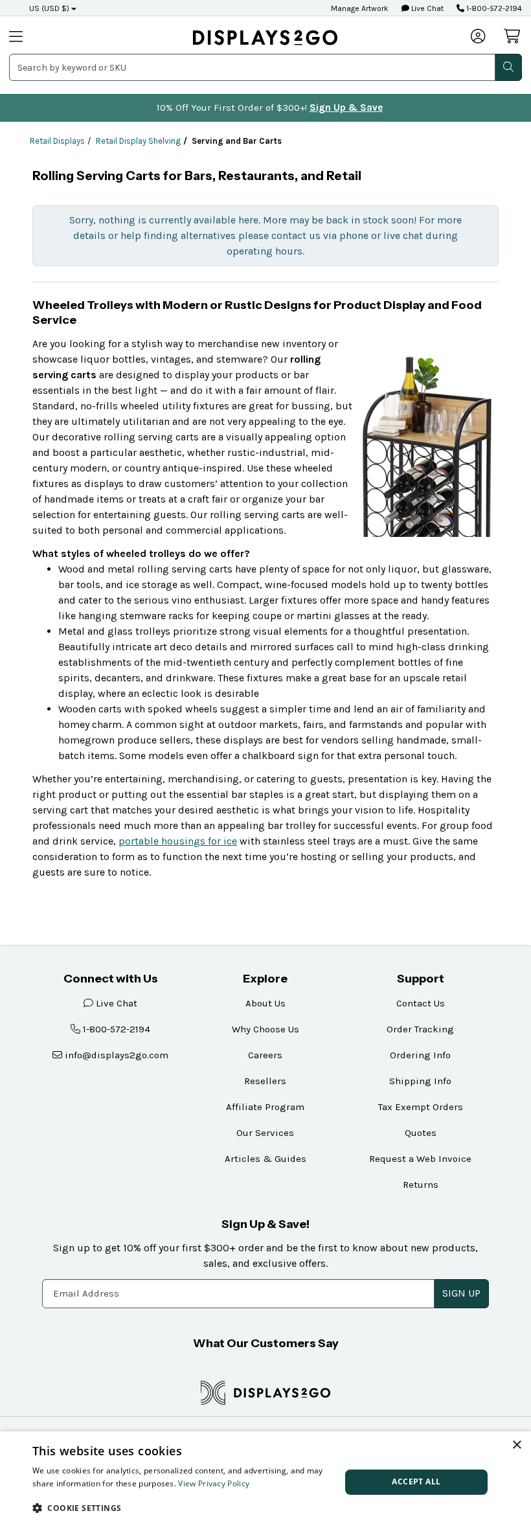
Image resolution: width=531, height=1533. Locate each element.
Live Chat (426, 8)
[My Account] (479, 37)
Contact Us (420, 1003)
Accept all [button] (416, 1481)
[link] (265, 37)
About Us (265, 1003)
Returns (420, 1184)
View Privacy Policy (213, 1483)
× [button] (516, 1445)
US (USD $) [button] (49, 8)
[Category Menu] (34, 37)
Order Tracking (420, 1029)
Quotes (420, 1133)
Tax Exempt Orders (420, 1107)
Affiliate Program (265, 1107)
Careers (265, 1055)
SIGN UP (461, 1293)
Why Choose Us (265, 1029)
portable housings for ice (178, 841)
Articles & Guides (265, 1158)
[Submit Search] (508, 67)
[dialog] (265, 1482)
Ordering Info (420, 1055)
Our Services (265, 1133)
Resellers (265, 1081)
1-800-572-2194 (493, 8)
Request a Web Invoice (420, 1158)
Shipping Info (420, 1081)
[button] (182, 1508)
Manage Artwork (360, 8)
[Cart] (513, 36)
